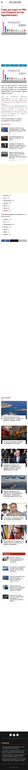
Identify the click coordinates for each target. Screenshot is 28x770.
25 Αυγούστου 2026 (13, 134)
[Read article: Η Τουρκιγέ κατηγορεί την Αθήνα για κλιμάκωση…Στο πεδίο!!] (4, 138)
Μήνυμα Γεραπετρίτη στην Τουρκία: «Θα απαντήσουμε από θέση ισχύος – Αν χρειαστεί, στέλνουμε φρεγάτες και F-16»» (18, 155)
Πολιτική (7, 6)
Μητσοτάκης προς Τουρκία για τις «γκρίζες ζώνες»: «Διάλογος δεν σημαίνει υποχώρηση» (13, 542)
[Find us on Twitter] (14, 735)
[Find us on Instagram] (17, 735)
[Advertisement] (14, 50)
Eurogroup (6, 102)
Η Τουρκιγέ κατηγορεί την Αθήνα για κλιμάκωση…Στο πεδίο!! (16, 138)
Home (2, 6)
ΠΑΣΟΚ (6, 210)
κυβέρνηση (22, 100)
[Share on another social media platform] (23, 65)
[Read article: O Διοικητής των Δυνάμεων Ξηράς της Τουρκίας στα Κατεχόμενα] (14, 511)
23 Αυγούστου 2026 (7, 546)
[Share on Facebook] (5, 65)
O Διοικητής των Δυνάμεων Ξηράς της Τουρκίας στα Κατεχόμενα (13, 518)
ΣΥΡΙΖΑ (6, 195)
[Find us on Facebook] (10, 735)
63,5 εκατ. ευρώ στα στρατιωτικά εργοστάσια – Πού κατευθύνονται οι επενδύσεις (17, 560)
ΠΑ (2, 91)
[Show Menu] (2, 2)
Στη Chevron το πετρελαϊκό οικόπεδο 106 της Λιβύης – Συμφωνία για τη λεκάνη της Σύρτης (17, 569)
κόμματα (19, 119)
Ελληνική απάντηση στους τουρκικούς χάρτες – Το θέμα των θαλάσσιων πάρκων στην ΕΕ (17, 130)
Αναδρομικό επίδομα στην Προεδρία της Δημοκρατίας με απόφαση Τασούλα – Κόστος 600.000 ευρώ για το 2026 (17, 146)
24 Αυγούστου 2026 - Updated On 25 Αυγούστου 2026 (16, 160)
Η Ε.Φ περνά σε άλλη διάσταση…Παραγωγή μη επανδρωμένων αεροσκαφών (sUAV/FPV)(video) (16, 598)
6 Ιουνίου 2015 (4, 18)
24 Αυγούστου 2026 (13, 149)
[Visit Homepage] (15, 2)
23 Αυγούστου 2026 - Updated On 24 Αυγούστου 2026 (14, 521)
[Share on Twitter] (14, 65)
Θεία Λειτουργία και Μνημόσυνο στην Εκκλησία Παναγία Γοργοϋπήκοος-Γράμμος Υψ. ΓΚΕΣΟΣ (17, 588)
